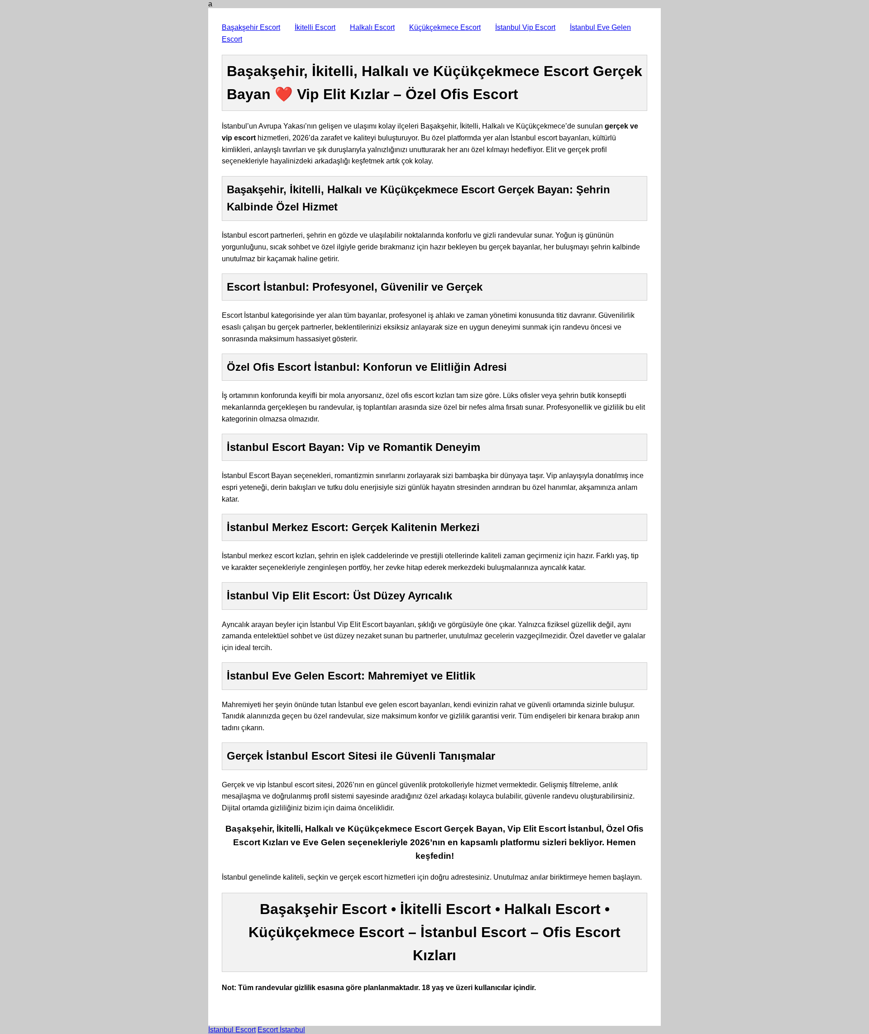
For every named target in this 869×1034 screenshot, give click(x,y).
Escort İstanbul (281, 1030)
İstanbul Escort (232, 1030)
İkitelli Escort (315, 27)
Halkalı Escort (372, 27)
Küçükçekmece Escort (445, 27)
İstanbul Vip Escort (525, 27)
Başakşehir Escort (251, 27)
